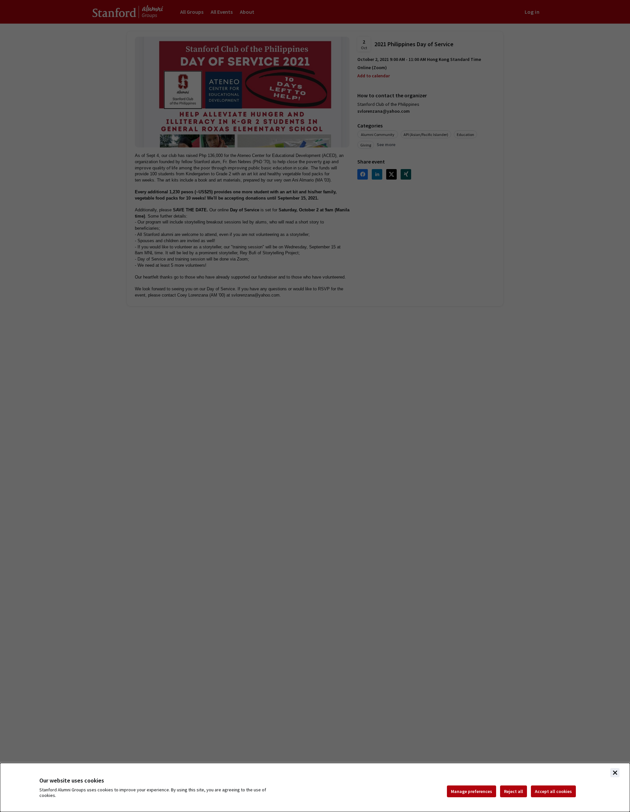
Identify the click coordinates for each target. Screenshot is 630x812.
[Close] (615, 772)
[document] (315, 787)
